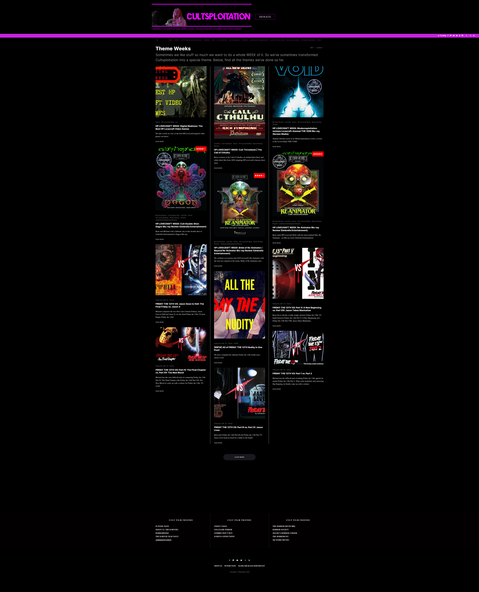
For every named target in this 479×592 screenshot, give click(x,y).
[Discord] (462, 36)
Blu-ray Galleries (293, 40)
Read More (160, 141)
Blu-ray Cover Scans (277, 40)
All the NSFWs (222, 40)
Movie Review (174, 218)
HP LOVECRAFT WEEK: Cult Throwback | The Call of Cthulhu (238, 151)
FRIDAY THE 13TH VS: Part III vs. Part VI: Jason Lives (238, 428)
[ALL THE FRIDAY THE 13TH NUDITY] (239, 305)
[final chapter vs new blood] (181, 344)
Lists (213, 40)
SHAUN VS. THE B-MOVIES (167, 530)
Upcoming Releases (308, 40)
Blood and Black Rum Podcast (191, 40)
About (319, 40)
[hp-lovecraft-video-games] (181, 91)
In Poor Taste (230, 566)
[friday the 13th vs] (298, 348)
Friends (207, 40)
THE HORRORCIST (281, 536)
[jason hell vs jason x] (181, 269)
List (176, 122)
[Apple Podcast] (459, 36)
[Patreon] (450, 36)
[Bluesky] (456, 36)
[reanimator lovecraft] (298, 184)
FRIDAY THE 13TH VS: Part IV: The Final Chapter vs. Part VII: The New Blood (181, 371)
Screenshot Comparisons (259, 40)
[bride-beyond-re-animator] (239, 205)
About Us (218, 566)
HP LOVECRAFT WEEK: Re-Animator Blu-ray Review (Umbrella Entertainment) (296, 229)
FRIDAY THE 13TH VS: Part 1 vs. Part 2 (292, 373)
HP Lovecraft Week (167, 122)
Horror (158, 122)
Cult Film (184, 215)
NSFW (236, 343)
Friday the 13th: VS (162, 300)
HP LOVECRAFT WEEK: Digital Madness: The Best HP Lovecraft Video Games (179, 127)
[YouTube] (453, 36)
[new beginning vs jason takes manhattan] (298, 273)
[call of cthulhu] (239, 102)
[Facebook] (448, 36)
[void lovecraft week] (298, 91)
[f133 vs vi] (239, 393)
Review (183, 218)
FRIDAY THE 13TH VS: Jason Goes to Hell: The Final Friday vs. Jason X (180, 305)
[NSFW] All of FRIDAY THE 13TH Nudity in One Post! (238, 348)
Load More (239, 457)
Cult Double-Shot (174, 215)
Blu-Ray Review (161, 215)
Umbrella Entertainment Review (166, 220)
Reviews (245, 40)
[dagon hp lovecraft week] (181, 178)
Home (171, 40)
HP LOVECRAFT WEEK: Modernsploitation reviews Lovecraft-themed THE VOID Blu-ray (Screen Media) (296, 131)
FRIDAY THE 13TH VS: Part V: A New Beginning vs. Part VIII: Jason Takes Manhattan (297, 309)
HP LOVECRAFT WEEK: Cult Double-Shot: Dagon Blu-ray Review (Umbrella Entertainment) (181, 225)
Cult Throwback (234, 40)
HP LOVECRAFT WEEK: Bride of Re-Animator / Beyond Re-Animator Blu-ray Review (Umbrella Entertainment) (238, 250)
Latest (176, 40)
